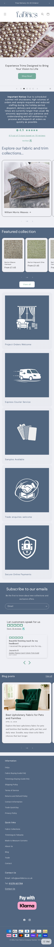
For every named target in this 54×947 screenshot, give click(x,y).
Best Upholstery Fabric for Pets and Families (25, 716)
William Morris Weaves (16, 212)
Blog (7, 852)
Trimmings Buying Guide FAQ (17, 779)
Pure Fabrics (19, 940)
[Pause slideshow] (51, 88)
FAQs (7, 768)
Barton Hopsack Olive (36, 262)
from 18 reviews (14, 629)
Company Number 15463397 (34, 940)
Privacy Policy (11, 813)
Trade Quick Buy (12, 807)
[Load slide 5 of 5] (33, 88)
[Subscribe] (46, 606)
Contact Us (10, 889)
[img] (28, 625)
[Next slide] (37, 88)
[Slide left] (21, 221)
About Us (9, 846)
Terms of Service (12, 790)
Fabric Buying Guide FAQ (15, 773)
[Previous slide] (16, 88)
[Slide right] (32, 221)
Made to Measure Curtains (16, 841)
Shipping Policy (11, 785)
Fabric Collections (12, 829)
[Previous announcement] (4, 3)
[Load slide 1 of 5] (20, 88)
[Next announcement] (49, 3)
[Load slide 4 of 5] (30, 88)
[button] (5, 14)
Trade (7, 858)
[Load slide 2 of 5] (23, 88)
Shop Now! (27, 76)
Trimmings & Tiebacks (14, 835)
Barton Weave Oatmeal (10, 263)
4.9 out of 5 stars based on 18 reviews (27, 135)
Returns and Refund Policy (16, 796)
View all (27, 284)
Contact (8, 863)
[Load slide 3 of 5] (27, 88)
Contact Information (13, 802)
